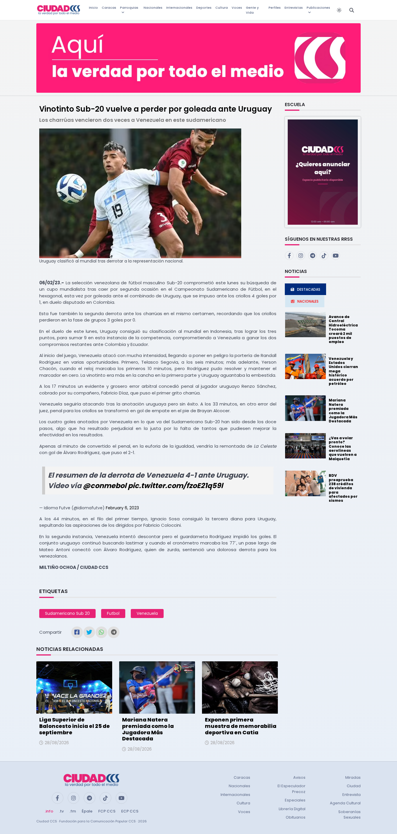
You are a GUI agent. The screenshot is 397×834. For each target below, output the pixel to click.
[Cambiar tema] (339, 10)
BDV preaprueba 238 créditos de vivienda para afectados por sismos (343, 488)
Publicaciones (318, 7)
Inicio (93, 7)
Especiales (295, 800)
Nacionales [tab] (308, 301)
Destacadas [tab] (308, 289)
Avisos (299, 777)
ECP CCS (129, 811)
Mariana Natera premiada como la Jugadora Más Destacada (148, 729)
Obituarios (295, 817)
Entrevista (351, 794)
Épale (87, 811)
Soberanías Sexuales (349, 814)
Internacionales (179, 7)
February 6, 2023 (122, 508)
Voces (237, 7)
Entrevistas (294, 7)
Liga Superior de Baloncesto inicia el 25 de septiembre (74, 726)
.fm (72, 811)
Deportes (204, 7)
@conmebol (104, 485)
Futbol (113, 613)
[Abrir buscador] (352, 10)
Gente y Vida (252, 10)
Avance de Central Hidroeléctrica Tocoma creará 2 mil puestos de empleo (343, 329)
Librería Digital (292, 809)
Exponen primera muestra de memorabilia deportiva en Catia (240, 726)
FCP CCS (106, 811)
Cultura (221, 7)
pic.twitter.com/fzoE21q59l (175, 485)
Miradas (353, 777)
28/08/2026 (57, 743)
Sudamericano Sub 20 (67, 613)
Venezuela (147, 613)
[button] (323, 171)
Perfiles (275, 7)
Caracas (109, 7)
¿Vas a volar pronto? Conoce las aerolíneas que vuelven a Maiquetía (343, 448)
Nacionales (153, 7)
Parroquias (129, 7)
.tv (61, 811)
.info (49, 811)
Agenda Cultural (345, 803)
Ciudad (354, 786)
